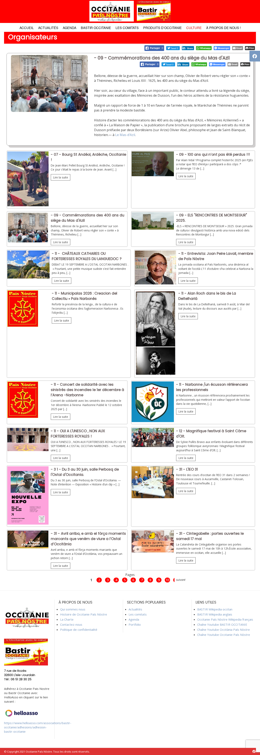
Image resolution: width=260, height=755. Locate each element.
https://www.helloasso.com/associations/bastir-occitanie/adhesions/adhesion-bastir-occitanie (37, 727)
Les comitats (127, 27)
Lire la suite (60, 177)
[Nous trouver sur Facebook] (254, 751)
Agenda (69, 27)
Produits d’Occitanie (162, 27)
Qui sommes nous (72, 609)
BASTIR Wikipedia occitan (214, 609)
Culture (194, 27)
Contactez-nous (71, 624)
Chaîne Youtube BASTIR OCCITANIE (222, 624)
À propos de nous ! (223, 27)
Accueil (27, 27)
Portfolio (135, 624)
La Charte (67, 619)
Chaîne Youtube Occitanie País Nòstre (223, 635)
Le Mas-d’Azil (125, 135)
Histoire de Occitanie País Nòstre (83, 614)
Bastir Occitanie (96, 27)
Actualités (48, 27)
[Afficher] (28, 205)
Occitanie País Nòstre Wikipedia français (225, 619)
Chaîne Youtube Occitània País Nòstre (223, 630)
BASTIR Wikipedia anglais (214, 614)
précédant (81, 580)
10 (167, 580)
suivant (180, 580)
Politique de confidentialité (78, 630)
